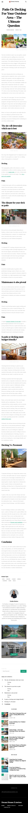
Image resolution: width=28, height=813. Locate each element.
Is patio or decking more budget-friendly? (14, 699)
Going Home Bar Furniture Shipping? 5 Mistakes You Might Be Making (17, 761)
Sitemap (20, 805)
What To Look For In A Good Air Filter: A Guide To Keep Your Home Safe (17, 777)
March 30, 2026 (12, 749)
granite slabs (11, 172)
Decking (9, 682)
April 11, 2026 (12, 741)
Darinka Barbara (14, 601)
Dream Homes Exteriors (11, 802)
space (14, 580)
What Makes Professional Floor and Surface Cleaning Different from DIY (17, 715)
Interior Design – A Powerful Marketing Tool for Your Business (17, 730)
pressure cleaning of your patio (13, 321)
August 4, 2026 (12, 717)
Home (3, 805)
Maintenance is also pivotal (10, 693)
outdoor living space (6, 419)
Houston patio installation (16, 522)
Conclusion (7, 704)
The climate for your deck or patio (12, 686)
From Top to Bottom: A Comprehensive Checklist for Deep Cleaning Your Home (17, 769)
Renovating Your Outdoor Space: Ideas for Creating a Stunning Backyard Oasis (17, 738)
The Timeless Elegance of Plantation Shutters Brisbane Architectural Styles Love (17, 746)
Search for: (4, 668)
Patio (10, 580)
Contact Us (7, 807)
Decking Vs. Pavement (9, 701)
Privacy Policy (11, 805)
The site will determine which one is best (14, 680)
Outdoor (5, 580)
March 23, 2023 (18, 632)
